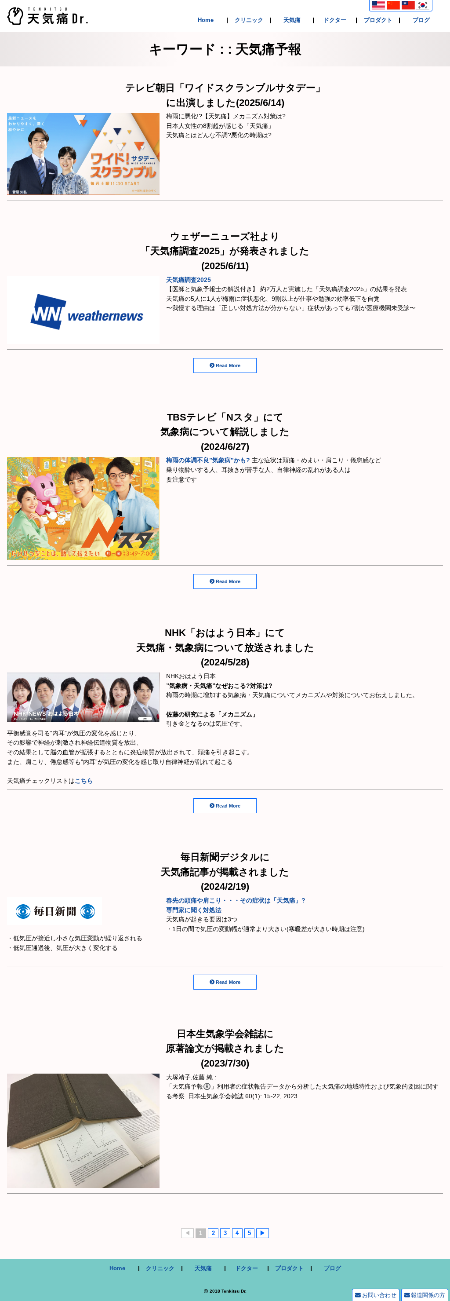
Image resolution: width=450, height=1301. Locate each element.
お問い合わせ (379, 1295)
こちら (84, 780)
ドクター (334, 20)
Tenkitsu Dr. (234, 1291)
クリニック (249, 20)
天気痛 (292, 20)
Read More (228, 365)
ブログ (421, 20)
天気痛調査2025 (188, 279)
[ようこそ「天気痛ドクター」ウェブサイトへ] (47, 20)
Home (206, 20)
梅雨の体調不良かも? (208, 460)
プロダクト (378, 20)
